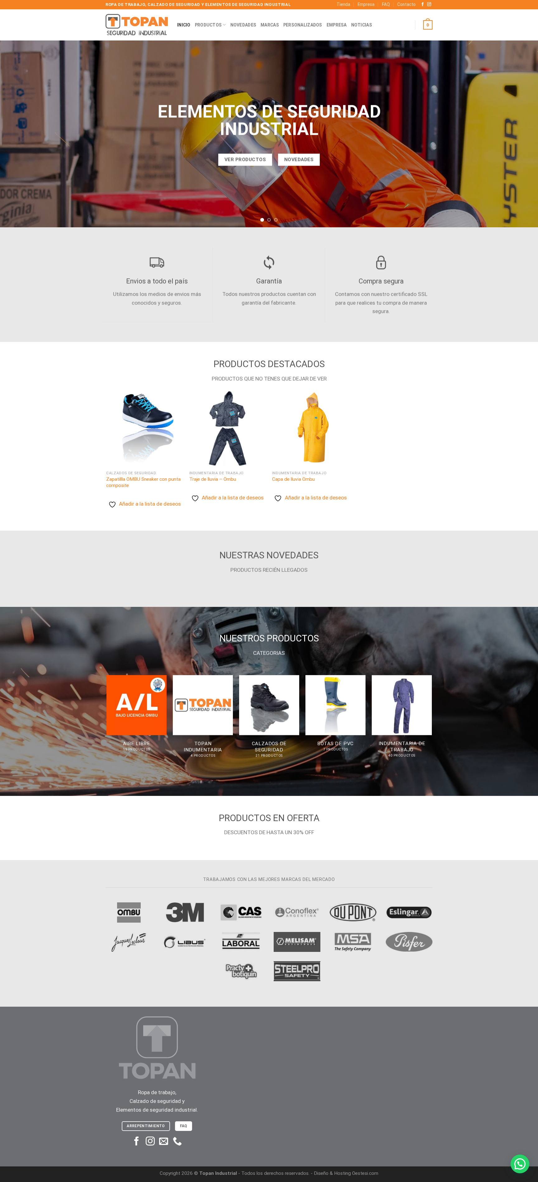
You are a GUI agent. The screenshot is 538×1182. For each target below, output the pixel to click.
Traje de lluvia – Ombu (212, 479)
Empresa (366, 4)
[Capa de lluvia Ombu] (310, 428)
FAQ (386, 4)
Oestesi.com (365, 1173)
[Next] (519, 134)
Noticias (361, 24)
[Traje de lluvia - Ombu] (227, 428)
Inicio (184, 24)
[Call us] (177, 1142)
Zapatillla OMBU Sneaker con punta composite (143, 482)
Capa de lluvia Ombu (293, 479)
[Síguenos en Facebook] (423, 4)
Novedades (243, 24)
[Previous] (18, 134)
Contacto (406, 4)
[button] (520, 1164)
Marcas (270, 24)
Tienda (343, 4)
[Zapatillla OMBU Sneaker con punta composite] (144, 428)
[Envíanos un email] (163, 1142)
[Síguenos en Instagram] (429, 4)
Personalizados (302, 24)
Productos (208, 24)
